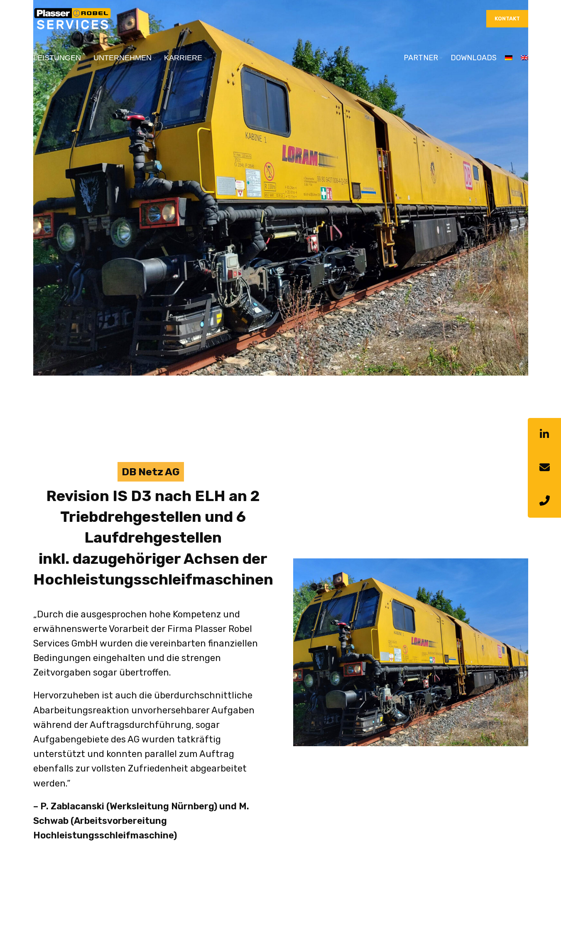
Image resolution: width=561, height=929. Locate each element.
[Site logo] (72, 18)
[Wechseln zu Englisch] (524, 58)
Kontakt (507, 18)
